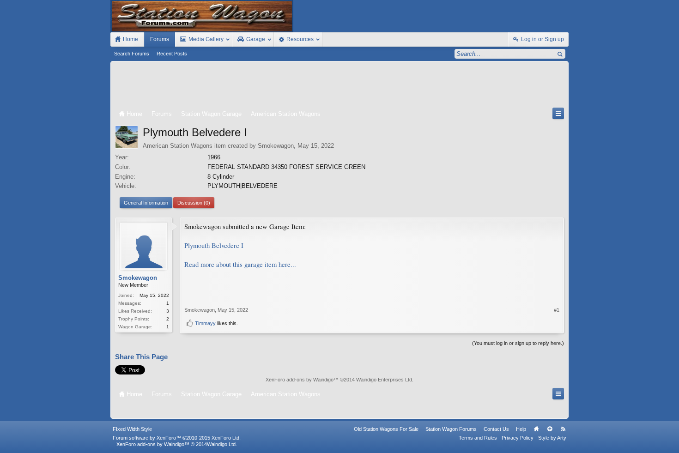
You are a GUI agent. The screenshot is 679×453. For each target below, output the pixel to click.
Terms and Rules (478, 438)
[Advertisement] (339, 86)
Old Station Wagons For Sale (386, 429)
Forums (159, 39)
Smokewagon (276, 145)
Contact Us (496, 429)
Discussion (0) (193, 202)
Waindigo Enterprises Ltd (384, 379)
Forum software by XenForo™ (177, 438)
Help (521, 429)
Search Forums (131, 53)
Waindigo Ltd (221, 444)
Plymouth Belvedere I (213, 245)
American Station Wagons (177, 145)
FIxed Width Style (132, 429)
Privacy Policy (518, 438)
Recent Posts (172, 53)
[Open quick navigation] (558, 113)
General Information (146, 202)
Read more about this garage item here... (240, 264)
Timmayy (205, 323)
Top (549, 429)
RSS (563, 429)
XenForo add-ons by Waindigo (299, 379)
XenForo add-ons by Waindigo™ (152, 444)
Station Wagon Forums (451, 429)
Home (536, 429)
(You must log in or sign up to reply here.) (518, 343)
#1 (556, 310)
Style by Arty (552, 438)
